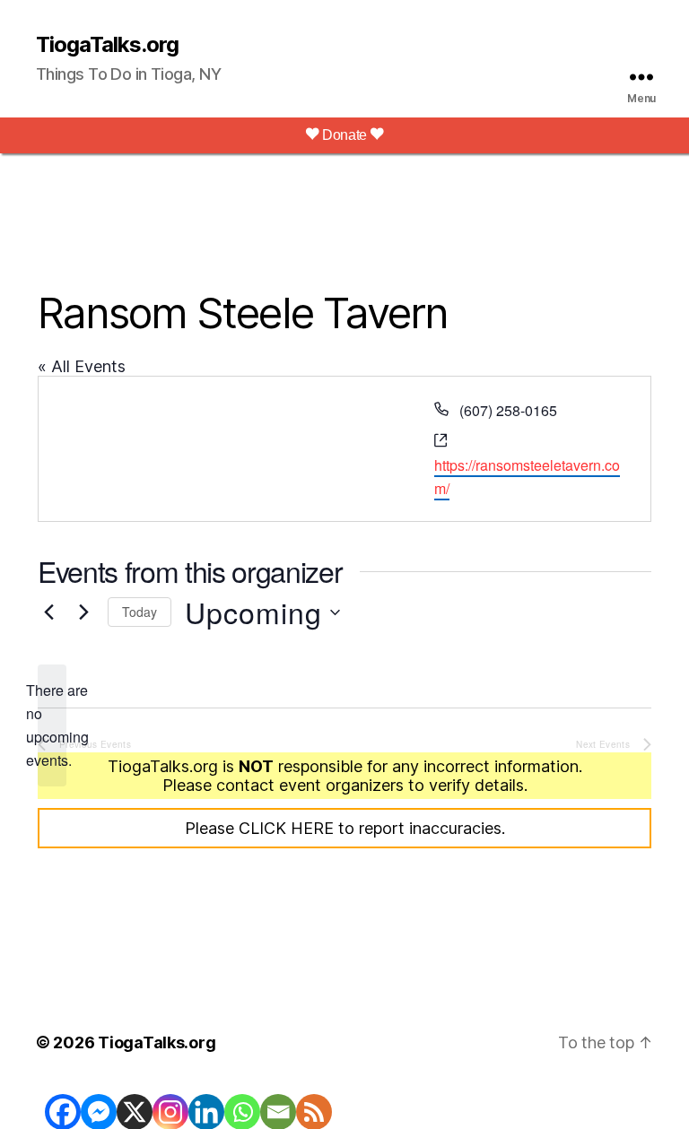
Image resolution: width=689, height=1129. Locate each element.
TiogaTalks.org (107, 45)
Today (139, 612)
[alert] (52, 725)
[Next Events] (83, 612)
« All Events (82, 366)
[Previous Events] (48, 612)
